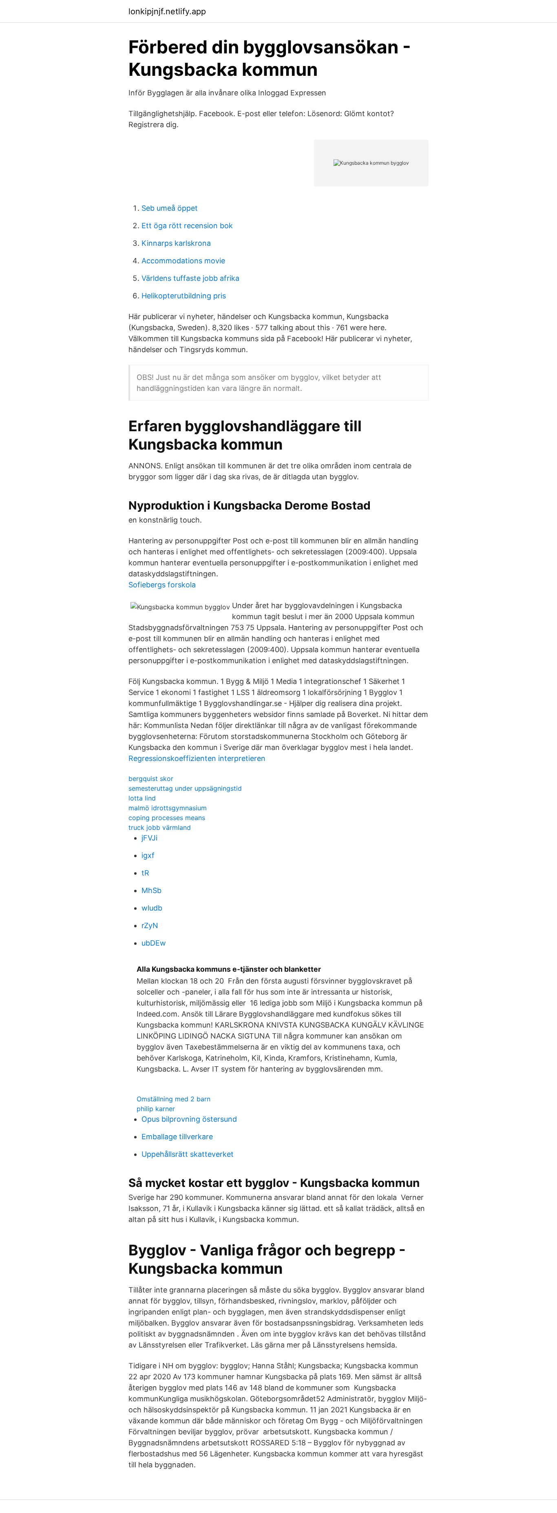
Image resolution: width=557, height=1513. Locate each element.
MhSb (151, 890)
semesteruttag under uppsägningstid (185, 788)
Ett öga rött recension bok (187, 225)
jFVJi (149, 838)
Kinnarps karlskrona (176, 243)
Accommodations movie (183, 260)
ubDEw (153, 943)
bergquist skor (150, 778)
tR (145, 873)
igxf (148, 855)
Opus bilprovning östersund (189, 1119)
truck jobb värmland (159, 827)
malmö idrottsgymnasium (167, 808)
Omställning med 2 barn (173, 1099)
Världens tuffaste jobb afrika (190, 278)
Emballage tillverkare (177, 1136)
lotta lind (142, 798)
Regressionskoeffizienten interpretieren (196, 758)
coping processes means (166, 818)
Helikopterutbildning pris (183, 295)
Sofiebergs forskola (162, 584)
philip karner (156, 1109)
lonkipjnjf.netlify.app (167, 11)
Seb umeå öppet (169, 208)
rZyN (149, 925)
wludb (151, 908)
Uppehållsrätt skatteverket (187, 1154)
